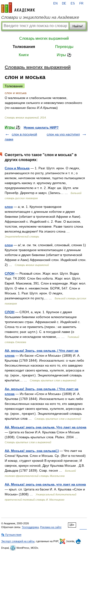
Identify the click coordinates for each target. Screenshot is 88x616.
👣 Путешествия (11, 534)
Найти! (78, 26)
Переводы (64, 47)
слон (9, 207)
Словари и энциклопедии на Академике (40, 17)
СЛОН (9, 273)
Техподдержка (30, 527)
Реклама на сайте (50, 527)
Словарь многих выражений (44, 38)
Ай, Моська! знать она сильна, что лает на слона (45, 484)
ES (73, 3)
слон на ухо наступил (63, 134)
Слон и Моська (17, 168)
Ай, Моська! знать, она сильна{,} (32, 451)
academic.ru (18, 7)
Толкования (24, 47)
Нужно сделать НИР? (41, 127)
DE (64, 3)
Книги (24, 55)
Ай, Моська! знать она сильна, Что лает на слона (45, 427)
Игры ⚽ (64, 55)
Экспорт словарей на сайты (17, 541)
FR (81, 3)
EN (55, 3)
